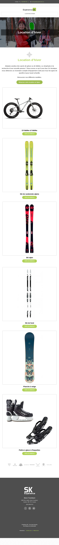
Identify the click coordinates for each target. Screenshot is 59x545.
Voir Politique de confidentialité (29, 526)
